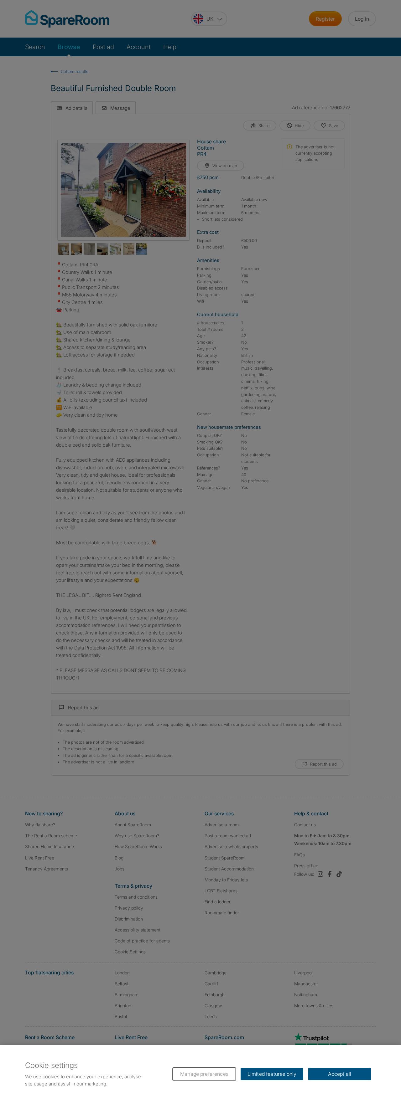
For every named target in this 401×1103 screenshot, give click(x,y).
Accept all (340, 1074)
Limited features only (271, 1074)
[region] (200, 1074)
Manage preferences (204, 1074)
